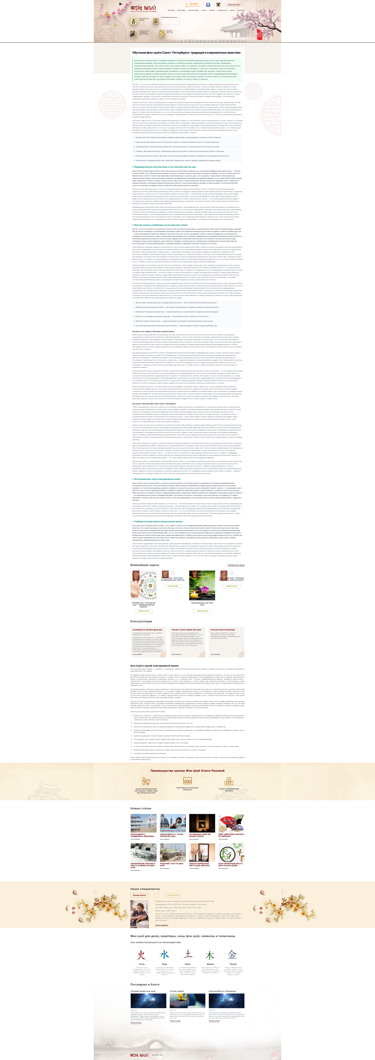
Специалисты (222, 10)
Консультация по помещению (222, 991)
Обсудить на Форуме (136, 1022)
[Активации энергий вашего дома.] (202, 832)
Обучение (171, 10)
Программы (181, 10)
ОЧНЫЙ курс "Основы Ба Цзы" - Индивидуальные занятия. (143, 605)
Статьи (203, 10)
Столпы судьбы (177, 991)
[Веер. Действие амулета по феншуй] (231, 832)
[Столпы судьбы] (187, 1007)
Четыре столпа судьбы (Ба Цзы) (186, 630)
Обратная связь (234, 4)
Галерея (212, 10)
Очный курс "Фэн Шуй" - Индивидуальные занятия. (173, 579)
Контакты (241, 10)
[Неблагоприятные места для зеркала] (202, 861)
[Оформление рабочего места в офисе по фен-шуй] (144, 861)
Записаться (143, 611)
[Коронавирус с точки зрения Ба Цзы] (173, 832)
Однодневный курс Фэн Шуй (202, 604)
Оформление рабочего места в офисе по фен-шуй (143, 865)
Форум (232, 10)
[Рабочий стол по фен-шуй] (173, 861)
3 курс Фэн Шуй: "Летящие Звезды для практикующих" (231, 579)
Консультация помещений (223, 630)
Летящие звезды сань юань (143, 991)
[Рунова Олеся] (139, 927)
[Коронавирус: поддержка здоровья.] (144, 832)
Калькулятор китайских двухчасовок (144, 32)
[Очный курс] (172, 575)
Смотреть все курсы (236, 565)
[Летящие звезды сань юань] (148, 1007)
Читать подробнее (137, 654)
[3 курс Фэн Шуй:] (231, 575)
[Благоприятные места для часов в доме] (231, 861)
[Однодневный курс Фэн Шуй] (202, 600)
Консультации (193, 10)
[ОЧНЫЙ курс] (144, 600)
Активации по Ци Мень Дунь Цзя (147, 630)
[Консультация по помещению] (226, 1007)
